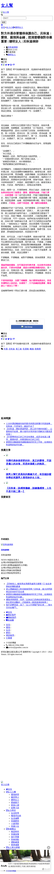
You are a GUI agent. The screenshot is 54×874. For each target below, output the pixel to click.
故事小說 (15, 808)
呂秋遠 (12, 349)
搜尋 (3, 22)
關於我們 (12, 615)
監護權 (26, 349)
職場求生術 (16, 816)
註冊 (7, 785)
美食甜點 (15, 839)
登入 (3, 785)
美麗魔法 (12, 829)
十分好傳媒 (11, 870)
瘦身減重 (15, 845)
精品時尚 (15, 831)
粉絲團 (11, 620)
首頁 (3, 27)
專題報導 (10, 635)
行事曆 (9, 638)
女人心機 (10, 27)
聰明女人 (19, 27)
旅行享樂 (15, 837)
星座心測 (15, 805)
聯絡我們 (12, 617)
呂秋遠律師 (13, 47)
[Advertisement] (20, 366)
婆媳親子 (15, 802)
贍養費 (38, 349)
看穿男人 (15, 797)
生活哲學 (15, 813)
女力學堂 (12, 810)
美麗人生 (15, 826)
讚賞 (5, 59)
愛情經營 (15, 794)
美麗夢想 (15, 821)
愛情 (8, 627)
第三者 (19, 349)
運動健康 (15, 842)
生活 (8, 630)
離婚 (32, 349)
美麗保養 (15, 834)
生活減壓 (15, 818)
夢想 (8, 633)
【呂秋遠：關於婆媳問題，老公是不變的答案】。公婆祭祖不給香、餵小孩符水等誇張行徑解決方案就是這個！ (29, 431)
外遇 (6, 349)
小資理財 (15, 824)
